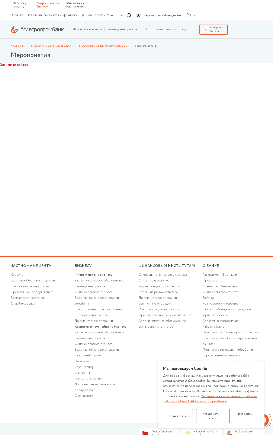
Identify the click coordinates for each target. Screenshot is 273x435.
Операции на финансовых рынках (163, 274)
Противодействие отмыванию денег (165, 315)
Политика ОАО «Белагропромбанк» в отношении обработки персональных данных (230, 338)
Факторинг (82, 373)
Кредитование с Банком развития (99, 309)
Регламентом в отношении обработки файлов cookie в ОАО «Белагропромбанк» (210, 399)
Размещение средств (90, 286)
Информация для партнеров (159, 309)
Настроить (244, 414)
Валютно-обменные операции (33, 280)
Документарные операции (94, 321)
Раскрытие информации (220, 274)
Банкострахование (88, 378)
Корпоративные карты (91, 315)
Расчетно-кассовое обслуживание (100, 280)
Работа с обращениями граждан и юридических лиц (227, 312)
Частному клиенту (20, 5)
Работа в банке (213, 326)
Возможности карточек (28, 298)
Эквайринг (82, 303)
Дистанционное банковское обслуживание (95, 387)
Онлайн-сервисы (23, 303)
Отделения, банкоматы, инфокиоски (51, 15)
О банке (17, 15)
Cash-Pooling (84, 367)
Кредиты (17, 274)
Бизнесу (83, 266)
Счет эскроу (84, 396)
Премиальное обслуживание (31, 292)
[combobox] (109, 15)
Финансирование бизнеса (93, 292)
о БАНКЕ (211, 266)
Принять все (178, 416)
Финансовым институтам (75, 5)
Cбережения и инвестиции (30, 286)
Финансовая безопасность (222, 286)
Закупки (208, 298)
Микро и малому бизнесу (47, 5)
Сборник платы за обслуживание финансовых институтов (162, 324)
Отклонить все (211, 416)
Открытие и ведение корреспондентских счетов (159, 283)
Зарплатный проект (89, 355)
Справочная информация (220, 321)
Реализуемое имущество (221, 303)
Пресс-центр (212, 280)
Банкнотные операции (155, 303)
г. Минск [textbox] (110, 15)
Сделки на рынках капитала (158, 292)
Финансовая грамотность (221, 292)
